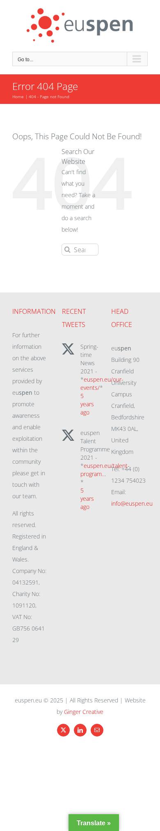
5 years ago (87, 404)
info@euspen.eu (132, 503)
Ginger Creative (83, 712)
